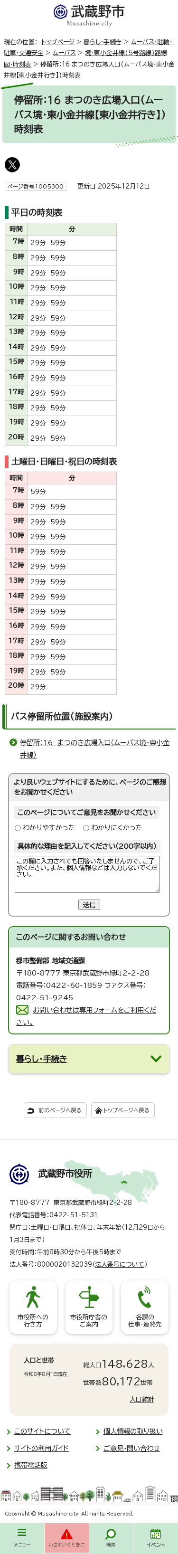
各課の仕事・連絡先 (145, 1321)
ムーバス (64, 53)
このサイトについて (42, 1431)
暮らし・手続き (103, 42)
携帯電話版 (30, 1465)
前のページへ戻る (60, 1110)
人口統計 (142, 1399)
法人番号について (119, 1264)
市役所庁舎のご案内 (88, 1321)
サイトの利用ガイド (41, 1448)
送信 (89, 904)
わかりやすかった (49, 827)
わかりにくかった (116, 827)
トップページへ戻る (126, 1110)
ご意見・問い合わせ (131, 1448)
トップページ (58, 42)
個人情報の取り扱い (133, 1431)
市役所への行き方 (33, 1321)
